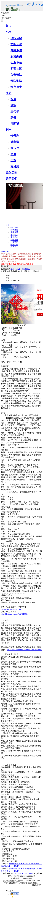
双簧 (13, 117)
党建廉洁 (16, 50)
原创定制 (11, 172)
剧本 (8, 129)
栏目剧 (15, 166)
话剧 (13, 154)
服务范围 (5, 251)
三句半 (15, 111)
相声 (13, 99)
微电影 (15, 141)
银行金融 (16, 38)
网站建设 (35, 885)
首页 (8, 25)
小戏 (13, 160)
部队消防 (16, 80)
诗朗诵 (15, 123)
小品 (8, 32)
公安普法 (16, 74)
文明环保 (16, 44)
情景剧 (15, 135)
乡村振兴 (16, 56)
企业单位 (16, 62)
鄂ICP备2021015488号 (24, 873)
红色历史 (16, 86)
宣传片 (15, 148)
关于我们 (11, 178)
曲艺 (8, 93)
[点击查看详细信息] (6, 210)
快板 (13, 105)
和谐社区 (16, 68)
